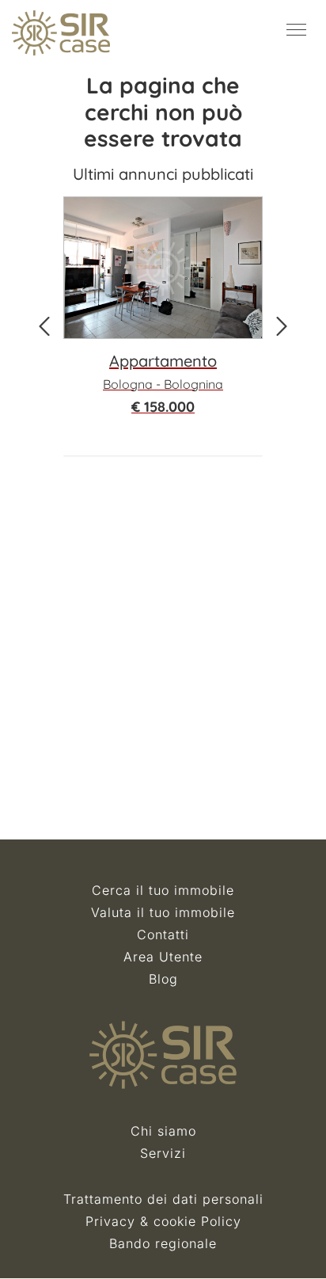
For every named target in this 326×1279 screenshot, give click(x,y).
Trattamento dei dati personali (163, 1199)
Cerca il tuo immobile (163, 890)
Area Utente (163, 957)
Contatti (163, 934)
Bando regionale (163, 1243)
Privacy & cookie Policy (163, 1221)
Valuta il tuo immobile (163, 912)
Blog (163, 979)
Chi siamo (163, 1131)
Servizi (163, 1153)
